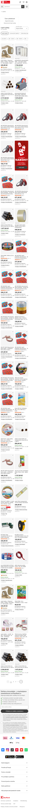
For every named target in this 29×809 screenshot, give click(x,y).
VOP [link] (14, 803)
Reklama (2, 58)
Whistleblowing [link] (23, 800)
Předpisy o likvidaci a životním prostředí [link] (9, 806)
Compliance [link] (15, 800)
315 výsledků (4, 29)
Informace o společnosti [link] (6, 800)
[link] (20, 2)
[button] (5, 33)
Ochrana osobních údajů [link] (6, 803)
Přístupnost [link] (22, 806)
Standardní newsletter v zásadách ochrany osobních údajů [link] (16, 716)
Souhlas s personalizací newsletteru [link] (12, 724)
